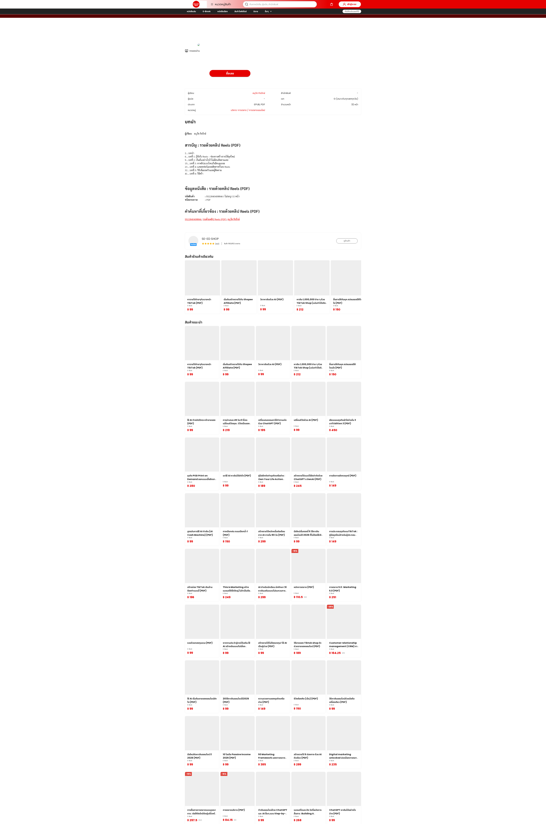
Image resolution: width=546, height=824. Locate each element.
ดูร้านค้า (347, 240)
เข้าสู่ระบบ (351, 4)
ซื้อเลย (230, 73)
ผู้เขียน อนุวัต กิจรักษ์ (219, 32)
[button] (352, 11)
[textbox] (273, 176)
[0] (331, 4)
